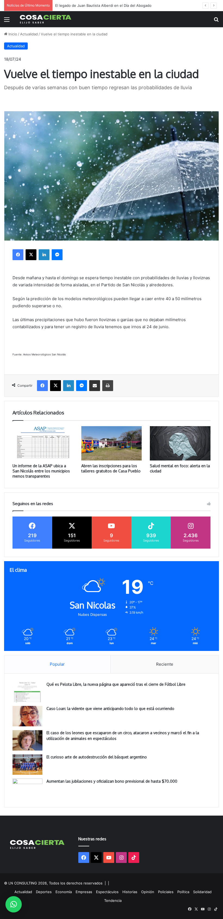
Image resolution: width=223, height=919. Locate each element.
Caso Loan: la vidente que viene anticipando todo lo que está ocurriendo (110, 708)
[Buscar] (216, 21)
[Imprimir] (107, 385)
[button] (13, 904)
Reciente (164, 664)
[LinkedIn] (44, 254)
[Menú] (7, 21)
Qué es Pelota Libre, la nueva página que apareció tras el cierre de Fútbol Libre (116, 684)
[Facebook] (18, 254)
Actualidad (29, 34)
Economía (63, 892)
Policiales (166, 892)
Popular (57, 664)
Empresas (84, 892)
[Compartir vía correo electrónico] (94, 385)
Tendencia (113, 900)
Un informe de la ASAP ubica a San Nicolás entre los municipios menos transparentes (41, 470)
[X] (31, 254)
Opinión (147, 892)
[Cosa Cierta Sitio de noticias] (46, 19)
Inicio (12, 34)
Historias (129, 892)
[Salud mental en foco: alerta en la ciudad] (180, 443)
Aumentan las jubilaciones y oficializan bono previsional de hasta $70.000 (112, 781)
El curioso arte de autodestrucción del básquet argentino (97, 757)
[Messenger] (57, 254)
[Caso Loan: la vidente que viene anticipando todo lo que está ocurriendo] (27, 716)
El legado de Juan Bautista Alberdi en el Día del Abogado (103, 5)
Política (183, 892)
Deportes (44, 892)
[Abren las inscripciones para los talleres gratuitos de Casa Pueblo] (111, 443)
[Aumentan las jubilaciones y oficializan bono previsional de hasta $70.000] (27, 789)
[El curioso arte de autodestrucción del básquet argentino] (27, 764)
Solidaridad (202, 892)
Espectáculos (107, 892)
